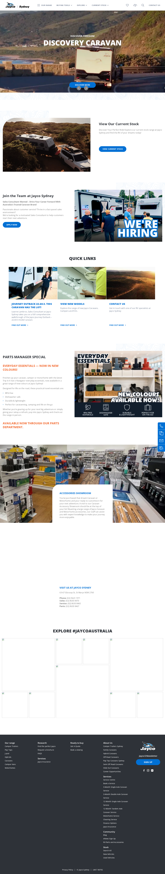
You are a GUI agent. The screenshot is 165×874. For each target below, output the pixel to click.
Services (42, 758)
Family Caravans (110, 750)
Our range (10, 742)
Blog (105, 835)
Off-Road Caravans (111, 757)
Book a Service (109, 783)
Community (109, 831)
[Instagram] (148, 770)
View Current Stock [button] (113, 149)
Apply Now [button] (11, 225)
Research (42, 742)
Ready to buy (77, 742)
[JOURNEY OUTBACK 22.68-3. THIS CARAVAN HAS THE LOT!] (33, 283)
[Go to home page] (148, 746)
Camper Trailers (11, 746)
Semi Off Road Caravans (113, 764)
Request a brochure (46, 750)
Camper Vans (10, 764)
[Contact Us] (130, 283)
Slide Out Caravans (111, 768)
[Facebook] (144, 770)
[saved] (127, 5)
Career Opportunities (112, 771)
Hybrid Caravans (110, 753)
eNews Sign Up (109, 838)
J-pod (7, 753)
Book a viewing (76, 750)
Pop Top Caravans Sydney (113, 761)
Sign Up (148, 762)
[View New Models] (81, 283)
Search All (107, 850)
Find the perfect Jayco (47, 746)
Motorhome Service (111, 816)
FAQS (40, 753)
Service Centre (109, 780)
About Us (107, 742)
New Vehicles (108, 854)
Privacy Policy (67, 870)
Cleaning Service (110, 819)
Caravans (8, 761)
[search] (143, 5)
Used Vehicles (109, 858)
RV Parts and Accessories (113, 842)
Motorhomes (10, 768)
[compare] (135, 5)
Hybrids (8, 757)
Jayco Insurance (44, 762)
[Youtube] (152, 770)
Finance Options (110, 823)
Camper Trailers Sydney (113, 746)
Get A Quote (75, 746)
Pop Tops (8, 750)
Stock (106, 847)
